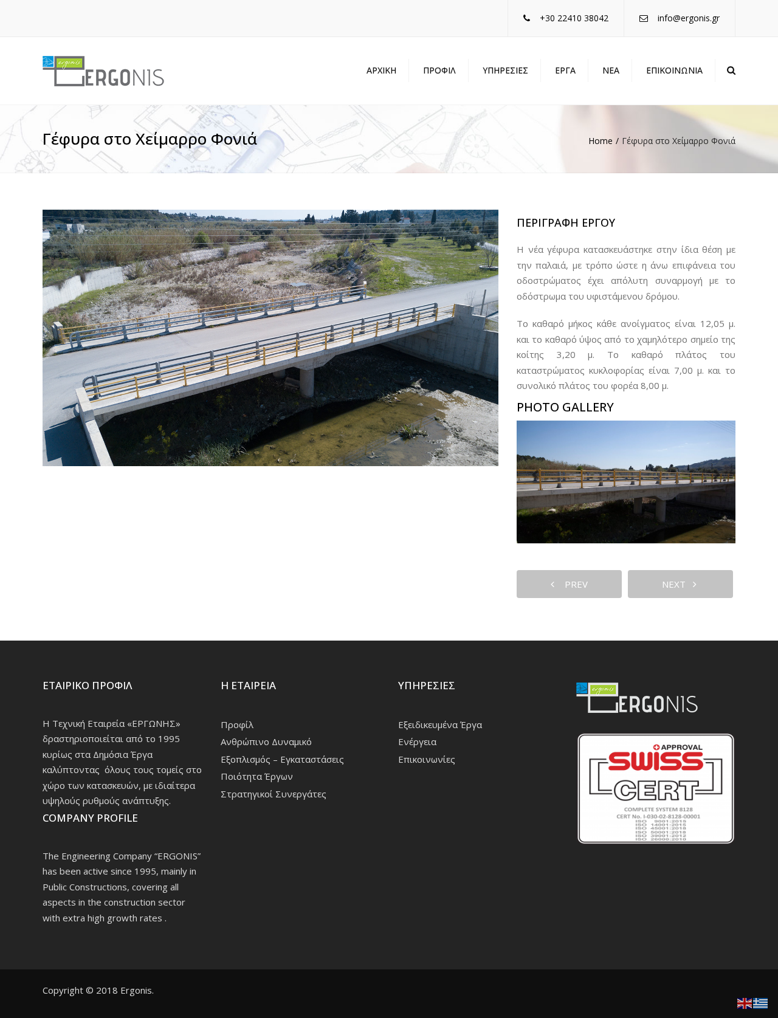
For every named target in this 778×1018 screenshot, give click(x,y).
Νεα (610, 70)
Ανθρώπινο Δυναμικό (266, 741)
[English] (745, 1002)
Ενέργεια (417, 741)
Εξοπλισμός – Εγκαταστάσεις (282, 759)
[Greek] (761, 1002)
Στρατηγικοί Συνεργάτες (273, 794)
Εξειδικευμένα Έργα (440, 724)
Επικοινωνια (674, 70)
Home (600, 140)
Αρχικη (381, 70)
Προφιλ (439, 70)
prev (572, 584)
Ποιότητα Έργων (257, 776)
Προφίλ (237, 724)
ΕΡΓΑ (565, 70)
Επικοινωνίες (426, 759)
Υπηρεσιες (505, 70)
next (677, 584)
